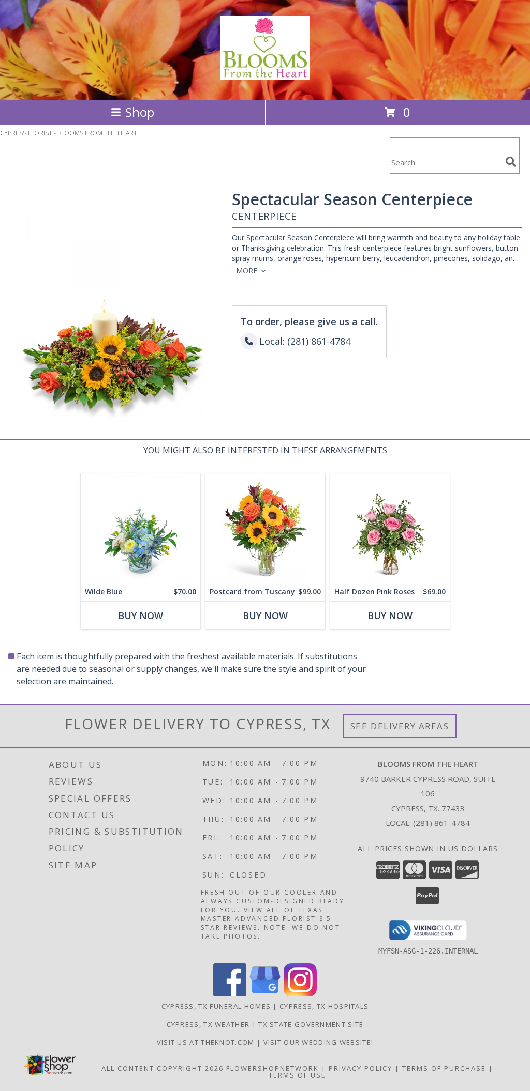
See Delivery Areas (399, 726)
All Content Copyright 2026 (162, 1068)
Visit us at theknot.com (207, 1042)
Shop (139, 111)
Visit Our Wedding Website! (318, 1042)
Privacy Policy (360, 1068)
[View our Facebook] (229, 993)
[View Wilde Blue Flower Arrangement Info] (140, 527)
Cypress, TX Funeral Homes (216, 1006)
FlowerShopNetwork (272, 1068)
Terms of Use (297, 1075)
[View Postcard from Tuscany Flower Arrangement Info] (265, 527)
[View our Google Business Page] (265, 993)
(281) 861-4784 (441, 823)
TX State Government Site (310, 1024)
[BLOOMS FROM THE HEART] (264, 74)
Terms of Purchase (444, 1068)
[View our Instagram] (300, 993)
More (246, 270)
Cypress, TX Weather (208, 1024)
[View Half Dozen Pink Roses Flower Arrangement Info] (390, 527)
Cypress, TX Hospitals (324, 1006)
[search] (511, 161)
